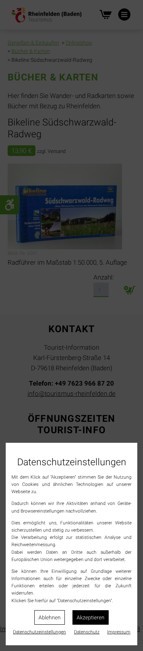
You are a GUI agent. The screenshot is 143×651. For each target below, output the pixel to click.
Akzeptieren (90, 617)
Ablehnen (50, 617)
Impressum (118, 632)
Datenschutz (87, 632)
